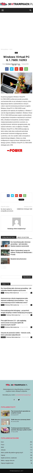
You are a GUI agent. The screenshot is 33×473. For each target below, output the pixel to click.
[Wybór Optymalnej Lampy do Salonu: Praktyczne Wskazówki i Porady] (5, 252)
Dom (16, 52)
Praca (2, 305)
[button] (30, 10)
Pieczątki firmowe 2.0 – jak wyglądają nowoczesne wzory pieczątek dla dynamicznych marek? (13, 323)
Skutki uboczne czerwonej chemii (20, 419)
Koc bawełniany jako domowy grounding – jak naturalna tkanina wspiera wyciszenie (20, 244)
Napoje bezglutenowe (7, 463)
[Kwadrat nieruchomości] (5, 261)
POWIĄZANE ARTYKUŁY (8, 237)
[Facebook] (14, 400)
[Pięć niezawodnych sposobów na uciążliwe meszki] (5, 413)
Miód (2, 447)
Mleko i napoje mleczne (7, 460)
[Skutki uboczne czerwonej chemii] (5, 422)
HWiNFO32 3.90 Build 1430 (24, 209)
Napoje (3, 455)
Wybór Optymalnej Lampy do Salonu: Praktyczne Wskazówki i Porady (21, 252)
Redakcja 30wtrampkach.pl (13, 64)
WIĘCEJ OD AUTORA (23, 237)
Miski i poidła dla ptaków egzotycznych (12, 452)
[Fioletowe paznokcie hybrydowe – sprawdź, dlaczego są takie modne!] (5, 430)
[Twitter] (19, 400)
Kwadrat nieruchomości (18, 259)
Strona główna (4, 49)
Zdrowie (3, 315)
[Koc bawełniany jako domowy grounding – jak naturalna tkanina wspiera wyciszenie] (5, 244)
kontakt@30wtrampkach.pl (22, 395)
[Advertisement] (16, 30)
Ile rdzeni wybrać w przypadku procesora (7, 210)
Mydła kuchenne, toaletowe (9, 458)
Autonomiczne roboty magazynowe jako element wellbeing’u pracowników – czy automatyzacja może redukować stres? (14, 300)
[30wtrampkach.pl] (16, 4)
